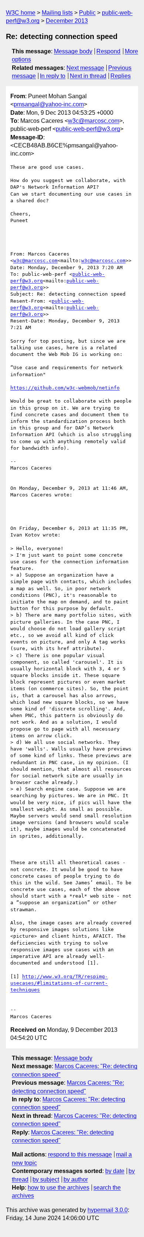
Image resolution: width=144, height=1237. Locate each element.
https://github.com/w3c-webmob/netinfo (65, 388)
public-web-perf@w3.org (88, 129)
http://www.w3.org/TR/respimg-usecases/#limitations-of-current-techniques (59, 983)
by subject (45, 1179)
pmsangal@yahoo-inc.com (49, 104)
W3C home (20, 13)
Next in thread (88, 76)
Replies (120, 76)
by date (114, 1171)
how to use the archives (58, 1187)
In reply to (52, 76)
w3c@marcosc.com (93, 121)
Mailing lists (57, 13)
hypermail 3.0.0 (108, 1210)
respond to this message (80, 1154)
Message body (73, 51)
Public (87, 13)
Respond (108, 51)
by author (76, 1179)
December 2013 (67, 21)
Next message (85, 68)
